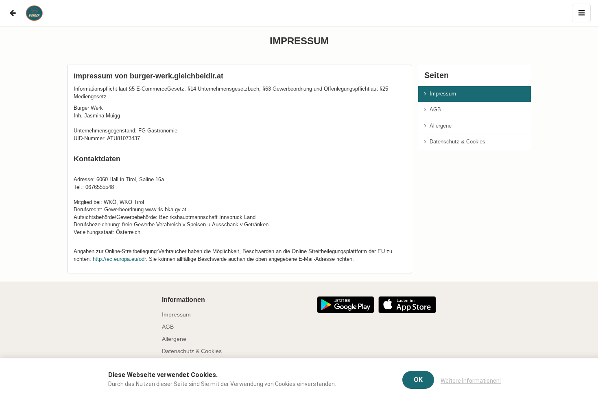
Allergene (439, 126)
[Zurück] (12, 13)
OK (418, 380)
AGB (433, 109)
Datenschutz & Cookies (455, 142)
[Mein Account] (581, 13)
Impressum (441, 94)
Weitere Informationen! (471, 380)
